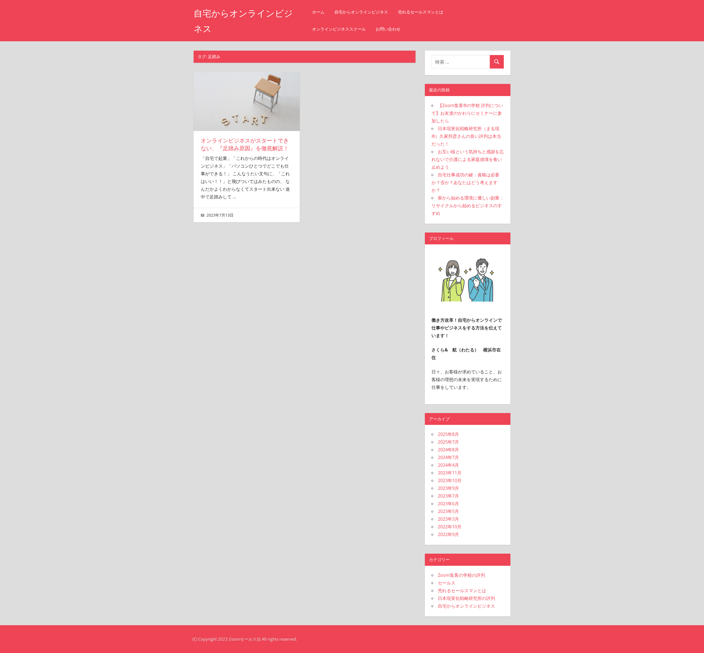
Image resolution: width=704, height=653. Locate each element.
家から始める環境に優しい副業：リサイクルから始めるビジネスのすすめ (467, 205)
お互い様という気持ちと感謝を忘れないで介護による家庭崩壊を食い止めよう (467, 159)
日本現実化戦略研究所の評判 (466, 598)
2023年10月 (449, 480)
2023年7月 (448, 496)
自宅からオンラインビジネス (361, 12)
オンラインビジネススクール (339, 29)
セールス (446, 583)
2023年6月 (448, 504)
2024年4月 (448, 465)
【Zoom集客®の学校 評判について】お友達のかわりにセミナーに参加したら (467, 113)
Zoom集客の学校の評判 (461, 575)
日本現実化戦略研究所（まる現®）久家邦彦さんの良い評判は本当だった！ (466, 136)
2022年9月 (448, 534)
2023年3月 (448, 519)
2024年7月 (448, 457)
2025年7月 (448, 442)
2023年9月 (448, 488)
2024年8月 (448, 450)
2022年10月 (449, 527)
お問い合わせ (388, 29)
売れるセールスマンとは (420, 12)
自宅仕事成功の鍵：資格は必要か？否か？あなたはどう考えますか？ (465, 182)
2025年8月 (448, 434)
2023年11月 (449, 473)
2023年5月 (448, 511)
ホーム (318, 12)
